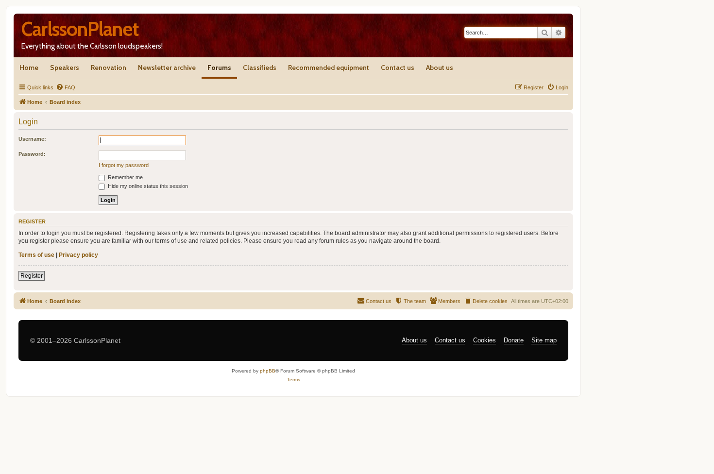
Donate (514, 340)
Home (28, 67)
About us (439, 67)
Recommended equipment (328, 67)
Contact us (397, 67)
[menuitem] (65, 87)
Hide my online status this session (147, 186)
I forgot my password (124, 165)
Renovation (108, 67)
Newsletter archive (167, 67)
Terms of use (36, 255)
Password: (32, 154)
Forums (219, 67)
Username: (32, 139)
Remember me (124, 177)
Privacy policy (78, 255)
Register (31, 275)
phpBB (267, 370)
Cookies (484, 340)
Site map (544, 340)
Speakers (64, 67)
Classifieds (259, 67)
